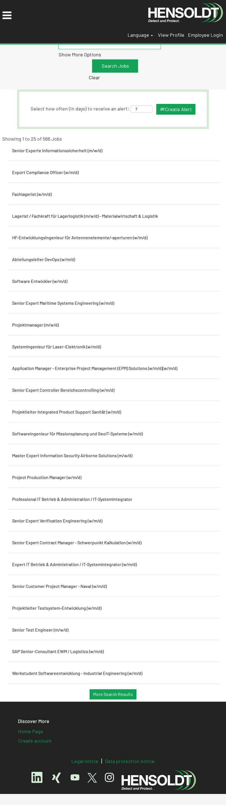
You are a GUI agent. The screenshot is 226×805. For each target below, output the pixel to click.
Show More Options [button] (80, 54)
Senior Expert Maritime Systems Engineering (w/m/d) (63, 303)
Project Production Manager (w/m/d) (46, 477)
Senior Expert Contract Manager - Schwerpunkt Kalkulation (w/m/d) (76, 542)
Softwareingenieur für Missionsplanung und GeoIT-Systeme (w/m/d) (77, 433)
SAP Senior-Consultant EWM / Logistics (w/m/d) (58, 651)
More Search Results (113, 694)
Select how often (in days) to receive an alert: (80, 109)
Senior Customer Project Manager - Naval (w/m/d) (59, 586)
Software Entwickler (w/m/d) (39, 281)
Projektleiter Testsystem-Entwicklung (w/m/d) (56, 608)
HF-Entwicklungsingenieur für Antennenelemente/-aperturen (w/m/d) (79, 237)
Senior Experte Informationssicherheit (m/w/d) (57, 150)
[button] (72, 16)
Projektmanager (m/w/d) (35, 324)
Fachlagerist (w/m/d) (32, 194)
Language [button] (139, 35)
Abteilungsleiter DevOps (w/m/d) (43, 259)
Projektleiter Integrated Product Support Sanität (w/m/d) (66, 411)
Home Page (30, 731)
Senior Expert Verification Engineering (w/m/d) (57, 520)
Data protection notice (130, 761)
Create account (35, 740)
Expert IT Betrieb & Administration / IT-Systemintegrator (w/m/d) (74, 564)
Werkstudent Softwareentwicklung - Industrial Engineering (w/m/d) (77, 673)
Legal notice (84, 761)
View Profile (171, 35)
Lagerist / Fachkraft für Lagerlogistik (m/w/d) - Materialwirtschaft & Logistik (85, 216)
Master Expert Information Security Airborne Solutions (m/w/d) (72, 455)
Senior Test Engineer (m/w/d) (40, 629)
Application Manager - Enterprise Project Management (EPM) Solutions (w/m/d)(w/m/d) (94, 368)
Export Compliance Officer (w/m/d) (45, 172)
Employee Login (205, 35)
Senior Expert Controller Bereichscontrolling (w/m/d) (63, 390)
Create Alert (178, 109)
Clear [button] (94, 77)
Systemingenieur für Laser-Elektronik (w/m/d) (56, 346)
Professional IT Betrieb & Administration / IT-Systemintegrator (72, 499)
